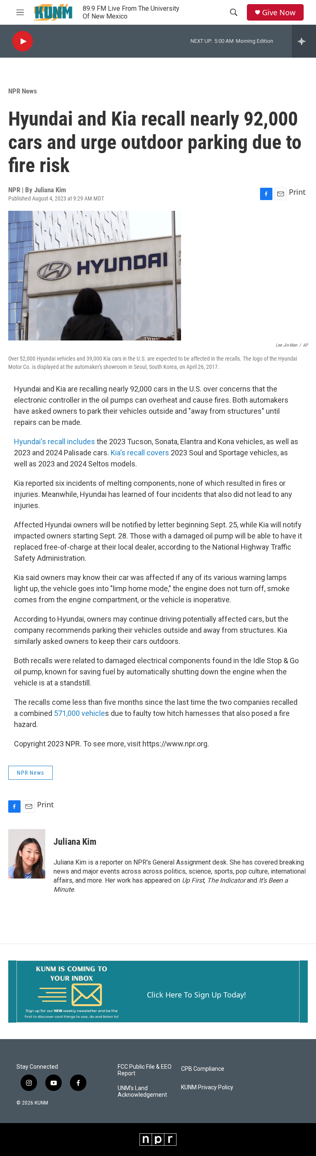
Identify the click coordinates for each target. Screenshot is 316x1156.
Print (297, 192)
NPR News (22, 91)
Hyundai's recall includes (54, 441)
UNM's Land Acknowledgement (142, 1091)
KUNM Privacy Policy (207, 1087)
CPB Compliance (202, 1069)
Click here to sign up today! (196, 995)
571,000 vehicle (78, 713)
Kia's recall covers (140, 452)
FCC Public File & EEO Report (145, 1070)
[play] (22, 41)
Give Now (278, 12)
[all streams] (304, 41)
